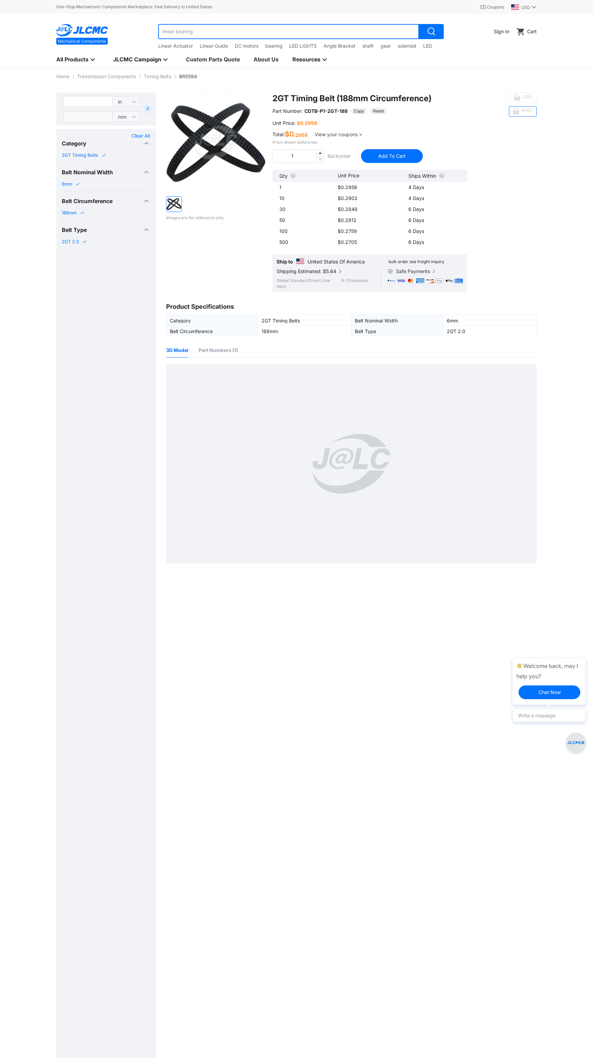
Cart (532, 31)
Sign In (501, 31)
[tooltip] (549, 681)
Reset (378, 111)
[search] (431, 31)
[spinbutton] (298, 156)
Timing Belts (157, 76)
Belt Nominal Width (87, 172)
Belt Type (74, 229)
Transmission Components (106, 76)
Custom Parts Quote (213, 59)
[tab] (105, 143)
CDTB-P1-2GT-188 (326, 111)
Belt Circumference (87, 201)
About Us (266, 59)
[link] (62, 76)
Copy (359, 111)
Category (74, 143)
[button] (105, 143)
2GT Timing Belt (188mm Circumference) (351, 98)
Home (62, 76)
